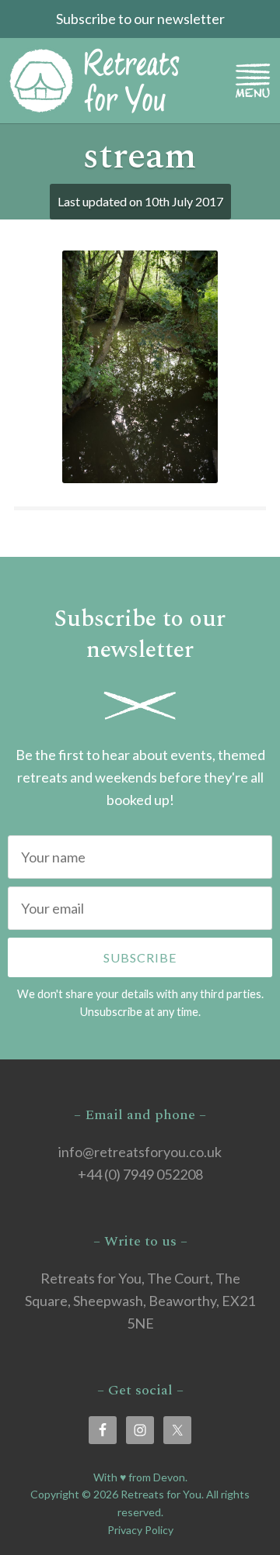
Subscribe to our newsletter (140, 18)
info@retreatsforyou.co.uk (140, 1151)
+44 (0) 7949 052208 (140, 1174)
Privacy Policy (140, 1529)
